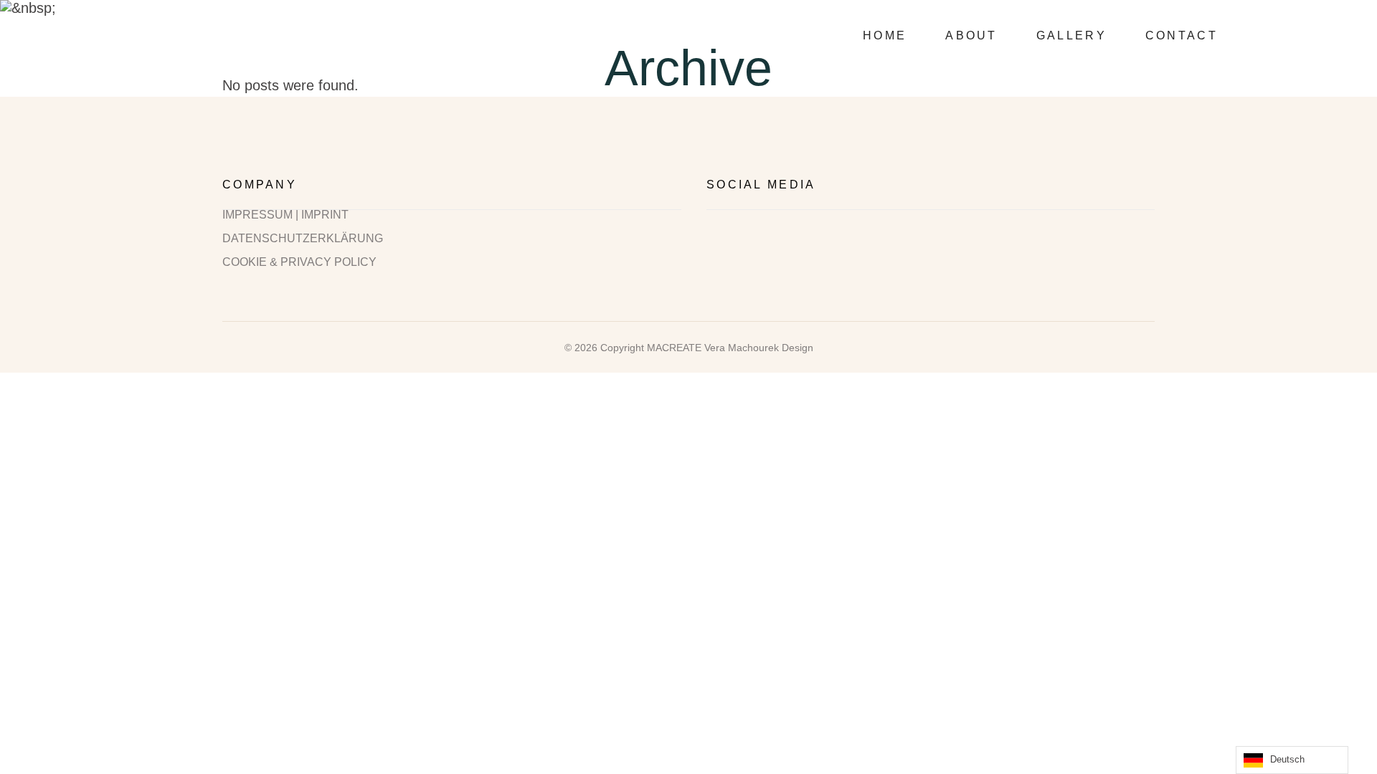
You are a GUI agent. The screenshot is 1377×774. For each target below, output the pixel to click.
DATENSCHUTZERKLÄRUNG (302, 238)
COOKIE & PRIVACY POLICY (299, 262)
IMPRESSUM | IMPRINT (285, 215)
